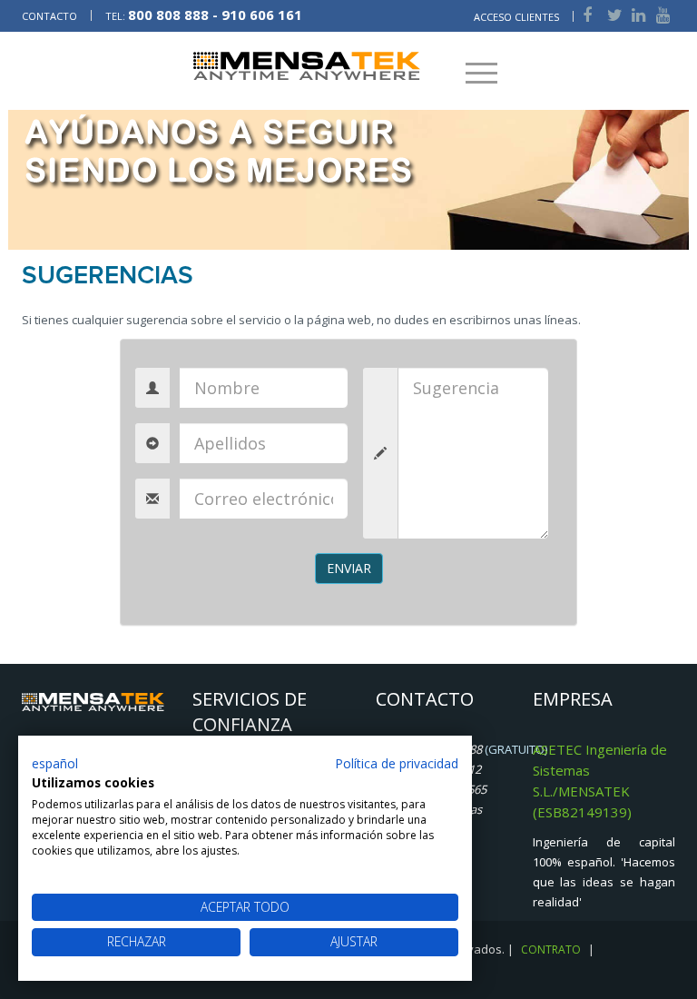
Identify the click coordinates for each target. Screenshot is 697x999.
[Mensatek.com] (306, 64)
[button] (55, 764)
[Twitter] (613, 14)
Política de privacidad (396, 763)
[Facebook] (586, 14)
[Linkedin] (637, 14)
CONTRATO (551, 949)
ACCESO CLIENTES (516, 17)
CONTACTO (51, 16)
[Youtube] (661, 14)
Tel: (203, 16)
